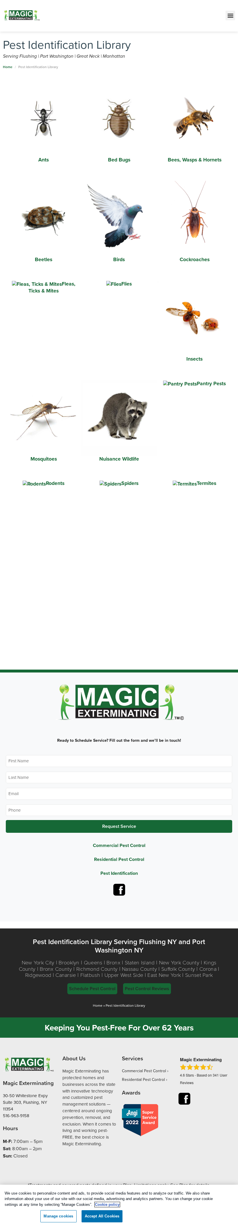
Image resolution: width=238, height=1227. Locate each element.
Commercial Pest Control (119, 845)
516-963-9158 (16, 1116)
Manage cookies (58, 1216)
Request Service (119, 826)
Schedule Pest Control (92, 988)
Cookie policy (107, 1204)
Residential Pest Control (119, 859)
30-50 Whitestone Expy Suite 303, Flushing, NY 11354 (25, 1102)
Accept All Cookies (102, 1216)
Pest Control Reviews (147, 988)
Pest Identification (119, 873)
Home (97, 1005)
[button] (230, 15)
